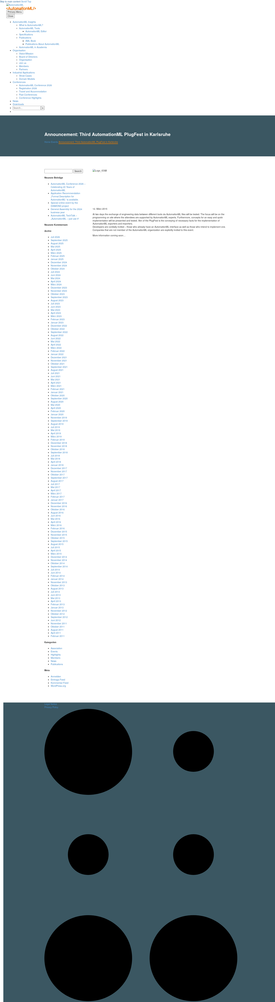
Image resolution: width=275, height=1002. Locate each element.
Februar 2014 (58, 575)
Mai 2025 (55, 246)
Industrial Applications (24, 72)
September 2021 (59, 366)
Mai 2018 (55, 458)
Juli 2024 (55, 271)
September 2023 (59, 297)
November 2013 (59, 582)
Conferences (19, 82)
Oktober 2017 (58, 474)
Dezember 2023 (59, 287)
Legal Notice (50, 704)
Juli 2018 (55, 455)
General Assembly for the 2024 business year (66, 210)
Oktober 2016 (58, 509)
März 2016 (56, 525)
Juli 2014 (55, 569)
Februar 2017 (58, 496)
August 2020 (57, 401)
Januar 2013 (57, 607)
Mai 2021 (55, 379)
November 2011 (59, 623)
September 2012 (59, 617)
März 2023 (56, 316)
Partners (23, 69)
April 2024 (56, 281)
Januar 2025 (57, 259)
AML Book (30, 40)
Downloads (18, 104)
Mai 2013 (55, 598)
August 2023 (57, 300)
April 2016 (56, 522)
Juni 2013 (56, 594)
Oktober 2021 (58, 363)
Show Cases (25, 75)
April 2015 (56, 550)
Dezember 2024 (59, 262)
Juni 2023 (56, 306)
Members (24, 66)
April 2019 (56, 433)
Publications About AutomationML (42, 44)
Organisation (19, 50)
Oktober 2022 (58, 328)
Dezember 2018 (59, 442)
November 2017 (59, 471)
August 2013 (57, 588)
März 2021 (56, 385)
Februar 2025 (58, 255)
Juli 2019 (55, 427)
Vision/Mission (26, 53)
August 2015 (57, 544)
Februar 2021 (58, 389)
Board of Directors (28, 56)
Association (56, 648)
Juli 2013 (55, 591)
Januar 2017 (57, 499)
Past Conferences (28, 94)
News (15, 101)
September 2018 (59, 452)
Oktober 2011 (58, 626)
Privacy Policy (51, 707)
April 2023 (56, 312)
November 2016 (59, 506)
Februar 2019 (58, 439)
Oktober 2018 (58, 449)
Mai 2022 (55, 341)
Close (10, 16)
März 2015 (56, 553)
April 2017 (56, 490)
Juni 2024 (56, 275)
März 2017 (56, 493)
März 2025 (56, 252)
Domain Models (27, 78)
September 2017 (59, 477)
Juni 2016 (56, 515)
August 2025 (57, 243)
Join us (22, 62)
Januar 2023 (57, 322)
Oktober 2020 (58, 395)
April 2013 (56, 601)
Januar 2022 (57, 354)
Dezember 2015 (59, 531)
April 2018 (56, 461)
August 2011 (57, 629)
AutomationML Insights (24, 21)
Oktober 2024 (58, 268)
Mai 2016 (55, 518)
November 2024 (59, 265)
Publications (57, 664)
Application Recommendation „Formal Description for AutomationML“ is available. (65, 196)
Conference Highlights (30, 97)
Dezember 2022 (59, 325)
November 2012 (59, 610)
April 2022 (56, 344)
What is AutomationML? (31, 25)
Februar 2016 (58, 528)
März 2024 (56, 284)
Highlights (56, 654)
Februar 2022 (58, 351)
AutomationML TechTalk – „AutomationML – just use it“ (65, 217)
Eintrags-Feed (58, 679)
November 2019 (59, 417)
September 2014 (59, 566)
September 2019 (59, 420)
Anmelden (56, 676)
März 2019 (56, 436)
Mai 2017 (55, 487)
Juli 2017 (55, 484)
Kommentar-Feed (59, 682)
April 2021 (56, 382)
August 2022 (57, 335)
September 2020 (59, 398)
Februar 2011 (58, 636)
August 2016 (57, 512)
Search (78, 171)
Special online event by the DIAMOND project (64, 204)
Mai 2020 (55, 404)
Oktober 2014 (58, 563)
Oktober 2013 (58, 585)
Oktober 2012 (58, 613)
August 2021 (57, 369)
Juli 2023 (55, 303)
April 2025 (56, 249)
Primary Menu (15, 11)
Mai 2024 (55, 278)
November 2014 (59, 560)
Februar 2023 (58, 319)
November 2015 (59, 534)
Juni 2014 (56, 572)
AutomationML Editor (36, 31)
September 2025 (59, 240)
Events (54, 651)
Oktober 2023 (58, 294)
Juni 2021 (56, 376)
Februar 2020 (58, 411)
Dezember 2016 (59, 503)
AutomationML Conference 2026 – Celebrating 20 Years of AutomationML (68, 187)
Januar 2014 (57, 579)
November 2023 (59, 290)
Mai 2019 (55, 430)
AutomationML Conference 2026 (35, 85)
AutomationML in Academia (33, 47)
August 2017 (57, 480)
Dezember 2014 (59, 556)
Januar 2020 (57, 414)
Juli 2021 (55, 373)
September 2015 (59, 541)
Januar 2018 (57, 465)
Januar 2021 (57, 392)
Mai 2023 (55, 309)
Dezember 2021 (59, 357)
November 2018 (59, 446)
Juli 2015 (55, 547)
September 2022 (59, 332)
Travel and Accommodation (33, 91)
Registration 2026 (28, 88)
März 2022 (56, 347)
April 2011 (56, 632)
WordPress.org (58, 685)
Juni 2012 (56, 620)
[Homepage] (21, 6)
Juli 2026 (55, 237)
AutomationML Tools (29, 28)
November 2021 (59, 360)
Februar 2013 (58, 604)
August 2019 (57, 423)
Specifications (26, 34)
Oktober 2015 (58, 537)
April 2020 (56, 408)
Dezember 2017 (59, 468)
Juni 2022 (56, 338)
